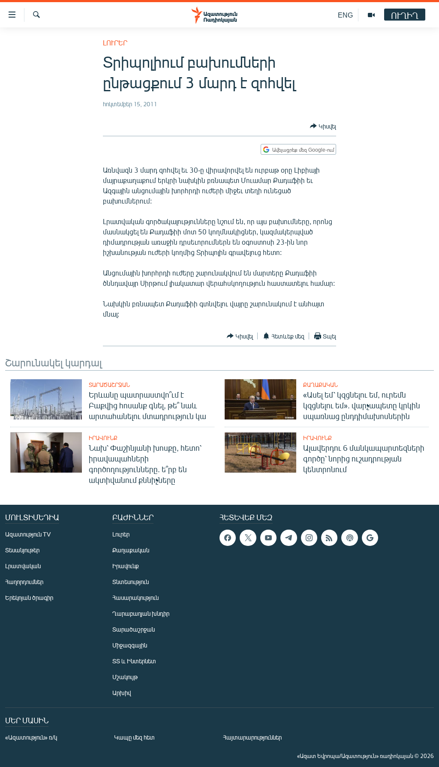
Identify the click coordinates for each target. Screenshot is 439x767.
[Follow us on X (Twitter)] (248, 538)
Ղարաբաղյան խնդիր (140, 613)
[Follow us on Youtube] (268, 538)
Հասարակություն (135, 597)
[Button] (323, 126)
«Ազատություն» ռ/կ (31, 737)
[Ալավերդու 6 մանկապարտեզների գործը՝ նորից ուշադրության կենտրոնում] (260, 452)
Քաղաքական (320, 384)
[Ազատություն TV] (371, 15)
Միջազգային (129, 645)
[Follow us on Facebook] (228, 538)
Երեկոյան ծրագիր (29, 597)
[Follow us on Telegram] (288, 538)
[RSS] (329, 538)
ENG (345, 15)
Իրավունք (103, 437)
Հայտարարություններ (252, 737)
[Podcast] (349, 538)
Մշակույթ (125, 676)
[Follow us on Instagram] (309, 538)
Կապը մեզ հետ (134, 737)
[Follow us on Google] (370, 538)
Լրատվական (23, 565)
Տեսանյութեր (22, 550)
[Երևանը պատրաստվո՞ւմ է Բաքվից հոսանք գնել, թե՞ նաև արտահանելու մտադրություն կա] (46, 399)
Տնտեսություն (130, 581)
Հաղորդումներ (24, 581)
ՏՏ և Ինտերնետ (134, 661)
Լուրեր (115, 43)
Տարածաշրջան (109, 384)
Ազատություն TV (28, 534)
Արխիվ (121, 692)
